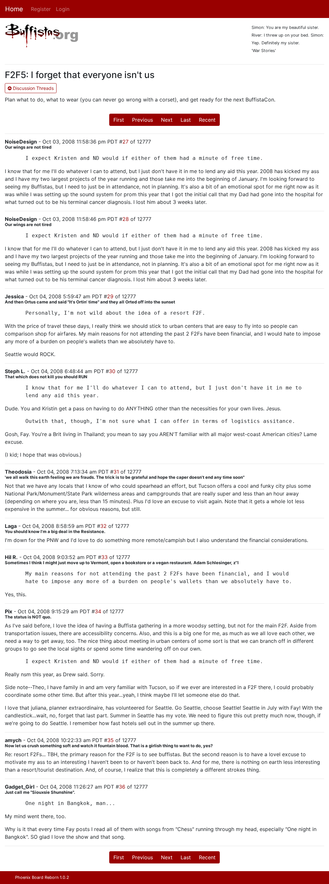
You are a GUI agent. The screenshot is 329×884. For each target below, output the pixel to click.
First (118, 120)
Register (41, 9)
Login (62, 9)
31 (116, 471)
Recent (207, 120)
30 (112, 371)
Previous (142, 120)
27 (125, 141)
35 (110, 740)
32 (103, 526)
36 (122, 786)
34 (98, 611)
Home (14, 9)
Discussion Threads (33, 88)
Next (167, 120)
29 (110, 296)
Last (186, 120)
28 (125, 219)
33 (104, 557)
